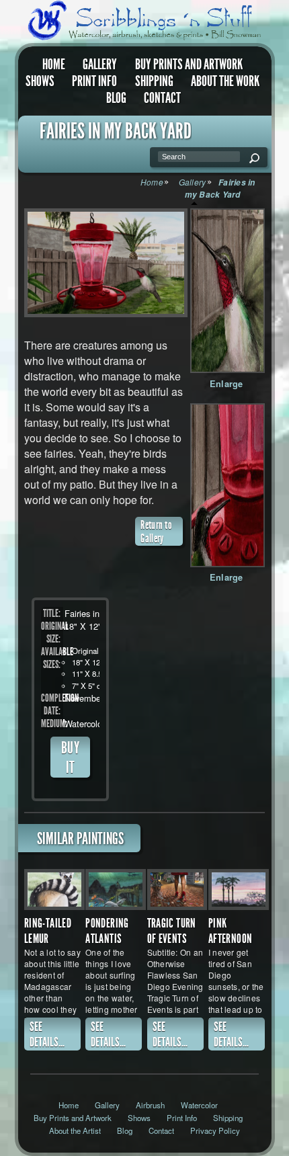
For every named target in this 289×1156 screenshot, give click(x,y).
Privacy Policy (215, 1130)
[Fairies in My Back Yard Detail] (227, 290)
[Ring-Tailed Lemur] (54, 889)
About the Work (225, 81)
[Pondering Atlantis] (115, 889)
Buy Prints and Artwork (189, 64)
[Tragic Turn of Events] (177, 889)
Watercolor (199, 1105)
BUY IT (70, 757)
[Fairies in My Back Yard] (103, 262)
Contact (162, 97)
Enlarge (226, 384)
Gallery (100, 64)
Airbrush (150, 1105)
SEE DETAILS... (47, 1034)
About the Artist (75, 1130)
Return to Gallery (155, 531)
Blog (116, 97)
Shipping (154, 81)
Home (53, 64)
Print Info (94, 81)
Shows (40, 81)
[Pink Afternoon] (238, 889)
